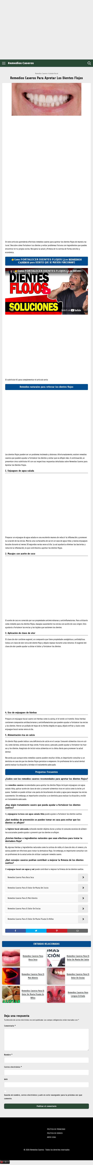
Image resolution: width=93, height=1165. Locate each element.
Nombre (8, 1055)
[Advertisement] (19, 29)
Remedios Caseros (21, 63)
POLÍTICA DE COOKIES (55, 1133)
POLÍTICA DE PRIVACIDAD (56, 1129)
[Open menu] (3, 63)
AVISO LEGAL (51, 1137)
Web (6, 1079)
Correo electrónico (13, 1067)
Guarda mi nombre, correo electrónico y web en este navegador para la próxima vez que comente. (43, 1097)
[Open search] (89, 63)
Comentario (10, 1026)
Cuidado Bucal (53, 73)
